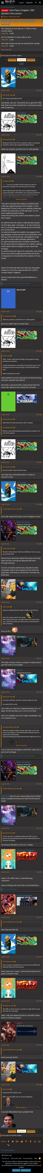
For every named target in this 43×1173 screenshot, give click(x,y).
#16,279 (39, 1045)
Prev (12, 60)
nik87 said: (6, 607)
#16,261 (39, 90)
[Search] (40, 2)
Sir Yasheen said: (8, 316)
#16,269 (39, 544)
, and (19, 756)
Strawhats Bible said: (10, 727)
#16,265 (39, 351)
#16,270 (39, 602)
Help (35, 1158)
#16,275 (39, 872)
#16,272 (39, 692)
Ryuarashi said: (8, 697)
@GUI (5, 184)
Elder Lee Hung (23, 522)
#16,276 (39, 917)
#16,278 (39, 1001)
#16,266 (39, 415)
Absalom (5, 17)
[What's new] (36, 2)
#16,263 (39, 176)
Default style (7, 1155)
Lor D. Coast (22, 68)
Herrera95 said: (8, 95)
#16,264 (39, 312)
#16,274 (39, 828)
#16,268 (39, 504)
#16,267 (39, 462)
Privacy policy (27, 1158)
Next (31, 60)
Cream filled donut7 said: (11, 509)
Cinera (19, 670)
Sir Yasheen (21, 113)
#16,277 (39, 957)
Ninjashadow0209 (24, 895)
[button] (2, 2)
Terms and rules (16, 1158)
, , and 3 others (17, 283)
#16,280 (39, 1085)
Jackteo (20, 580)
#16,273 (39, 784)
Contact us (5, 1158)
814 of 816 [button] (21, 60)
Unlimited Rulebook (25, 850)
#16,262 (39, 135)
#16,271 (39, 658)
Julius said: (6, 356)
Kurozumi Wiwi (23, 154)
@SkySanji (5, 796)
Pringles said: (7, 181)
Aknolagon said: (8, 1006)
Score (19, 393)
